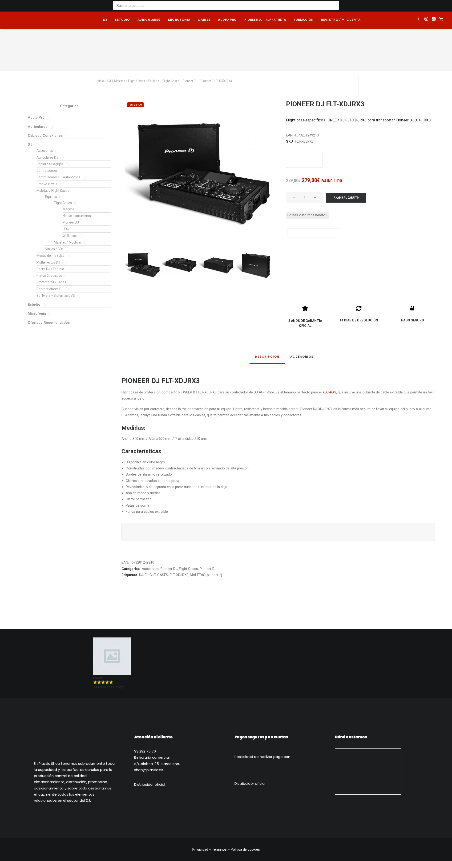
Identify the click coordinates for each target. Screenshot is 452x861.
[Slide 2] (179, 264)
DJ (105, 19)
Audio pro (227, 19)
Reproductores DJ (49, 289)
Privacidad (200, 849)
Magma (68, 209)
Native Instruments (77, 216)
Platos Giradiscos (49, 275)
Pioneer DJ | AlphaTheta (265, 20)
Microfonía (179, 19)
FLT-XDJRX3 (179, 575)
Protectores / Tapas (51, 282)
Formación (303, 20)
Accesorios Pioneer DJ (159, 569)
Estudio (122, 19)
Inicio (100, 81)
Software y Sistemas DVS (55, 295)
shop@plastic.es (148, 769)
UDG (66, 229)
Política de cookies (245, 849)
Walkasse (70, 236)
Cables (204, 19)
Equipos (153, 81)
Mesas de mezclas (50, 255)
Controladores (47, 170)
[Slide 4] (253, 264)
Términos (219, 849)
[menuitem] (105, 20)
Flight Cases (170, 81)
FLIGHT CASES (156, 575)
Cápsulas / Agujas (49, 164)
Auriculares (149, 19)
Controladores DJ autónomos (58, 177)
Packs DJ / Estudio (50, 269)
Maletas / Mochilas (68, 242)
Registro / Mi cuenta (340, 19)
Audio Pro (36, 117)
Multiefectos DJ (48, 262)
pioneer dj (214, 575)
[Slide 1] (142, 264)
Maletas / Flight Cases (129, 81)
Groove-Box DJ (47, 184)
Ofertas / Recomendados (49, 322)
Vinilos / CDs (54, 249)
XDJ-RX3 (329, 392)
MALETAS (197, 575)
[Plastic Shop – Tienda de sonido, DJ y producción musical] (28, 20)
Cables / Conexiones (45, 135)
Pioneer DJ (190, 81)
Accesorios (44, 150)
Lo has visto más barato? (307, 215)
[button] (419, 19)
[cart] (440, 20)
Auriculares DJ (47, 157)
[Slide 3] (216, 264)
